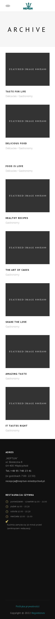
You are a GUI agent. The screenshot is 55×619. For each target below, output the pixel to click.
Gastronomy (26, 96)
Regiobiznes (38, 613)
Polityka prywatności (27, 606)
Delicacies (11, 96)
